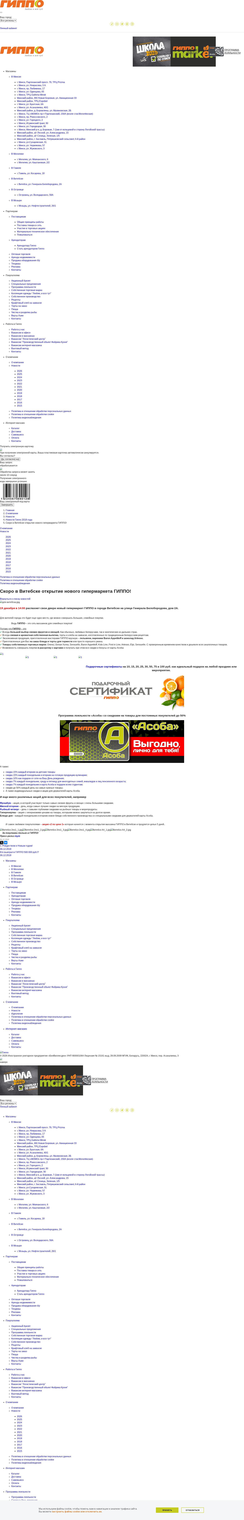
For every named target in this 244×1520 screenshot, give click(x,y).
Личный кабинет (8, 28)
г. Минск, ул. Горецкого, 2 (30, 120)
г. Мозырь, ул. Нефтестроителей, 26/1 (36, 206)
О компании (17, 362)
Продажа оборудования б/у (25, 260)
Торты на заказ (19, 306)
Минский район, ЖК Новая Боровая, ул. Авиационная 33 (47, 98)
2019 (19, 393)
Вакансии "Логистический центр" (28, 339)
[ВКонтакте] (5, 842)
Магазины (11, 1116)
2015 (19, 406)
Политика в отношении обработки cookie (32, 414)
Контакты (16, 270)
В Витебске (17, 875)
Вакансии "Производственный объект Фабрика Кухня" (39, 342)
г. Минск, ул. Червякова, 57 (31, 145)
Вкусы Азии (17, 315)
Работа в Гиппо (14, 1369)
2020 (19, 390)
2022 (19, 384)
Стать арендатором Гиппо (30, 248)
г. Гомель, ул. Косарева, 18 (30, 173)
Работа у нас (18, 329)
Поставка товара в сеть (29, 225)
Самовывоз (17, 434)
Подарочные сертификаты (104, 666)
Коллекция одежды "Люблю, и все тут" (31, 293)
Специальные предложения (26, 284)
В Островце (17, 879)
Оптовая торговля (20, 254)
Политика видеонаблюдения (26, 417)
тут (17, 836)
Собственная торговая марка (26, 290)
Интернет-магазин (15, 1468)
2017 (19, 399)
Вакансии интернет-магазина (26, 345)
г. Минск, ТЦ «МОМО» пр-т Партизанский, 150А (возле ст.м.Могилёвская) (55, 114)
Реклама (15, 267)
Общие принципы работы (30, 222)
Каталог (15, 428)
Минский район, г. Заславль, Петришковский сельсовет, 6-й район (51, 139)
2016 (19, 402)
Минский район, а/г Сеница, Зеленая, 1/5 (38, 136)
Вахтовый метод (20, 348)
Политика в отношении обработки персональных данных (41, 411)
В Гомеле (16, 872)
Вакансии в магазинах (23, 336)
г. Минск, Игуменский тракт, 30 (32, 123)
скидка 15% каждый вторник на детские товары (30, 772)
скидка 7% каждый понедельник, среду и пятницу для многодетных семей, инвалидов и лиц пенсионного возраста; (66, 781)
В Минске (16, 866)
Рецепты (15, 300)
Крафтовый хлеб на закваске (26, 303)
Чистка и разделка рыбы (24, 312)
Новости (15, 1010)
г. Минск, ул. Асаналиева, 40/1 (32, 107)
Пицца (14, 309)
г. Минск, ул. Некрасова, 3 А (31, 85)
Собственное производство (25, 296)
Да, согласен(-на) (10, 459)
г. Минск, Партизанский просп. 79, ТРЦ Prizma (41, 82)
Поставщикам (18, 893)
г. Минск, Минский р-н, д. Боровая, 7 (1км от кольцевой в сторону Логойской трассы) (61, 129)
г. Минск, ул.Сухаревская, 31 (32, 142)
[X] (1, 842)
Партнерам (12, 1256)
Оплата (15, 438)
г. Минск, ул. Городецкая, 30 (31, 126)
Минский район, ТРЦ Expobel (32, 101)
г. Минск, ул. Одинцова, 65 (30, 91)
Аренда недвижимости (23, 257)
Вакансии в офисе (20, 332)
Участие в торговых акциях (31, 228)
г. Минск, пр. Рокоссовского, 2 (32, 117)
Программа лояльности (23, 287)
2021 (19, 387)
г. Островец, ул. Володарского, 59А (35, 195)
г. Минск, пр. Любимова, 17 (31, 88)
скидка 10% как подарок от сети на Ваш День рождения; (35, 778)
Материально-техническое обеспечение (38, 231)
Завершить (7, 505)
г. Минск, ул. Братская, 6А (30, 104)
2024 (19, 377)
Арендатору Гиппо (26, 245)
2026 (19, 371)
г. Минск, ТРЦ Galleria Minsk (31, 95)
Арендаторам (18, 896)
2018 (19, 396)
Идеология (17, 1013)
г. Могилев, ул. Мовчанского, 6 (32, 159)
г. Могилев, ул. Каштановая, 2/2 (33, 162)
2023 (19, 380)
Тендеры (16, 263)
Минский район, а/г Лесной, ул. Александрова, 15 (42, 132)
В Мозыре (16, 882)
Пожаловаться (24, 235)
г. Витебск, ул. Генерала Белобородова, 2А (39, 184)
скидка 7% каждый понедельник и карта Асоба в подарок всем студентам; (44, 784)
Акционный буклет (20, 281)
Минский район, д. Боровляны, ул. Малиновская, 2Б (44, 110)
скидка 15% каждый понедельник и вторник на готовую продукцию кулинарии (46, 775)
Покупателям (12, 1320)
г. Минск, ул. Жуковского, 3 (30, 148)
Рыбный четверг (9, 809)
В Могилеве (17, 869)
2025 (19, 374)
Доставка (16, 431)
